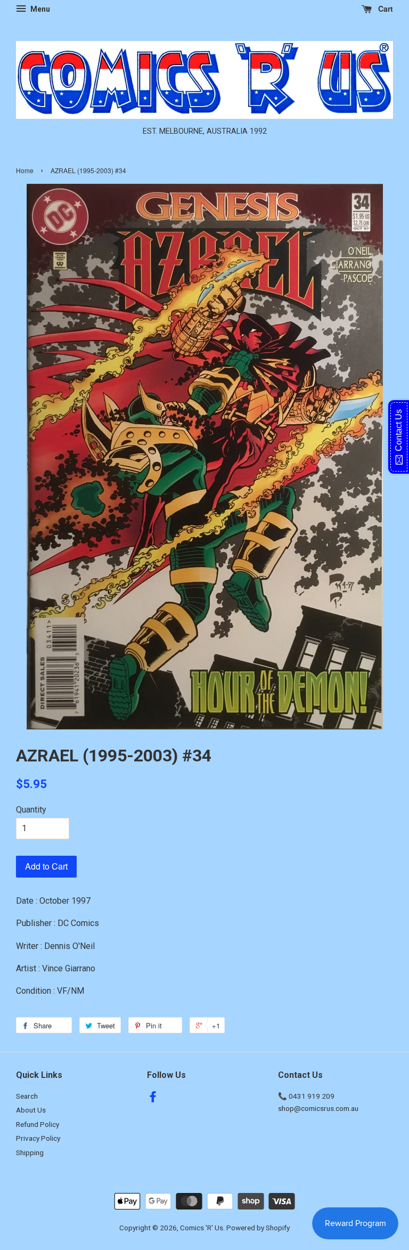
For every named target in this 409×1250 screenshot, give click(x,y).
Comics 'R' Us (201, 1227)
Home (25, 170)
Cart (384, 8)
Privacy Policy (38, 1138)
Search (27, 1096)
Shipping (30, 1152)
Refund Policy (37, 1124)
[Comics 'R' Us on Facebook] (153, 1098)
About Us (31, 1110)
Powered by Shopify (258, 1227)
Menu (39, 9)
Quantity (31, 810)
